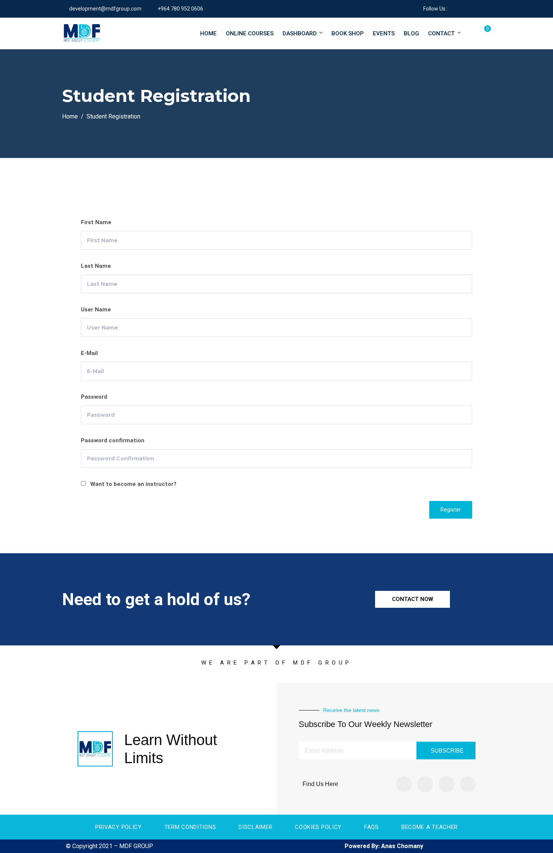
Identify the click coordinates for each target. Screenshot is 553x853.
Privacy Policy (118, 827)
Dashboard (300, 33)
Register (451, 509)
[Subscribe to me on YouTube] (472, 9)
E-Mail (89, 353)
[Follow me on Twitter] (462, 9)
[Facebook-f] (404, 784)
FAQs (371, 827)
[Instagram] (425, 784)
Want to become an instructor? (132, 484)
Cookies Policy (318, 827)
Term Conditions (190, 827)
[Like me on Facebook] (453, 9)
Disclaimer (255, 827)
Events (384, 33)
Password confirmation (112, 440)
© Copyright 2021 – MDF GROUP (109, 846)
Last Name (96, 266)
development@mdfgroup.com (105, 9)
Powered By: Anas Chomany (384, 846)
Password (94, 396)
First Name (96, 222)
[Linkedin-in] (446, 784)
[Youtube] (468, 784)
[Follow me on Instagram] (481, 9)
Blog (411, 33)
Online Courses (249, 33)
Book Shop (347, 33)
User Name (96, 309)
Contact (441, 33)
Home (208, 33)
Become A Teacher (429, 827)
